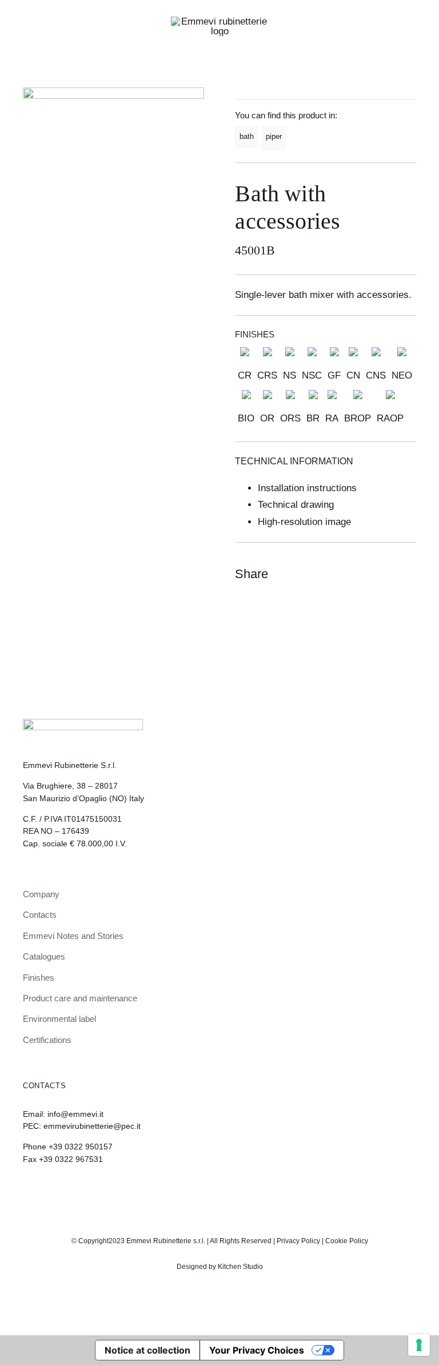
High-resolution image (304, 521)
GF (334, 375)
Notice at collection (147, 1350)
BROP (357, 418)
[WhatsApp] (385, 574)
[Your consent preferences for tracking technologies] (419, 1345)
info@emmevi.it (75, 1114)
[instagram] (210, 1190)
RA (331, 418)
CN (353, 375)
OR (267, 418)
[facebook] (229, 1190)
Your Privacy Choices (256, 1350)
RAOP (390, 418)
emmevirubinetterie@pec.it (92, 1126)
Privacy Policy (298, 1241)
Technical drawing (296, 504)
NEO (402, 375)
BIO (246, 418)
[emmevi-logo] (219, 21)
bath (247, 136)
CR (245, 375)
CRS (267, 375)
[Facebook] (364, 574)
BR (313, 418)
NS (289, 375)
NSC (312, 375)
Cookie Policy (346, 1241)
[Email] (406, 574)
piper (274, 136)
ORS (290, 418)
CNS (376, 375)
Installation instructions (307, 488)
